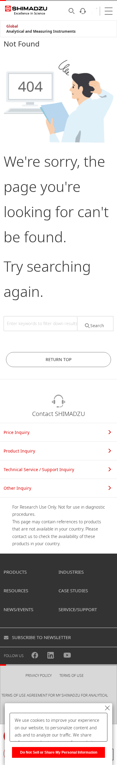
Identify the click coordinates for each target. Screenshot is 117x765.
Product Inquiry (19, 451)
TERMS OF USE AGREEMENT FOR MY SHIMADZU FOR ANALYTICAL (55, 695)
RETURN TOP (58, 359)
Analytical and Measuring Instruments (41, 31)
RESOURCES (16, 590)
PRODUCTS (15, 572)
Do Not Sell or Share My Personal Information (58, 752)
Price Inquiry (16, 432)
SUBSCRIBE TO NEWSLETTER (41, 637)
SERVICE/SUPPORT (77, 609)
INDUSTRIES (71, 572)
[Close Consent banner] (107, 708)
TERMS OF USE (71, 675)
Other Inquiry (17, 488)
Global (12, 26)
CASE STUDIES (73, 590)
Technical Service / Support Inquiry (39, 469)
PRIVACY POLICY (39, 675)
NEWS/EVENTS (18, 609)
